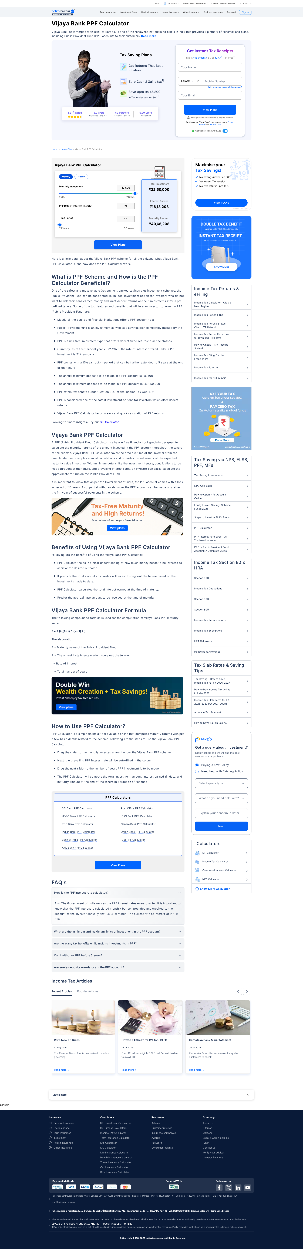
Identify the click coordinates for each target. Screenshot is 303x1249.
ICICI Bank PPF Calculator (137, 816)
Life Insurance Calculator (114, 1152)
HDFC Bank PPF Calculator (78, 816)
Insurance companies (164, 1132)
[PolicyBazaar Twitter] (228, 1187)
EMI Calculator (108, 1142)
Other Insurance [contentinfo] (62, 1147)
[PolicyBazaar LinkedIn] (238, 1187)
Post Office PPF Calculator (137, 808)
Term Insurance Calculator (115, 1137)
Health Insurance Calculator (116, 1157)
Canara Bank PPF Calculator (138, 824)
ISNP (206, 1142)
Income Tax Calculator (215, 861)
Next (221, 826)
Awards (156, 1137)
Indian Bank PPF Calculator (78, 831)
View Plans (118, 244)
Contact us (209, 1147)
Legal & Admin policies (216, 1137)
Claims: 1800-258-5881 (224, 3)
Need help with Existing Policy (222, 771)
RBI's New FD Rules (67, 1040)
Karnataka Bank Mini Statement (210, 1040)
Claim (156, 3)
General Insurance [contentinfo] (63, 1123)
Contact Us (245, 3)
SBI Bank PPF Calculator (77, 808)
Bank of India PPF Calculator (79, 839)
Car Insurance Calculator (114, 1167)
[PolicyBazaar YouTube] (247, 1187)
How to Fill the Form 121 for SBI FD (144, 1040)
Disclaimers (59, 1094)
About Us (208, 1123)
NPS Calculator (211, 879)
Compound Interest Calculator (219, 870)
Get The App (173, 3)
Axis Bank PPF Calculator (77, 847)
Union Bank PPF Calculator (137, 831)
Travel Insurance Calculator (116, 1162)
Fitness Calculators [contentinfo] (115, 1127)
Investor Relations (213, 1157)
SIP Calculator (109, 422)
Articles (156, 1123)
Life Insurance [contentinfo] (61, 1127)
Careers (207, 1132)
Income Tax (66, 149)
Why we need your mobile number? (225, 87)
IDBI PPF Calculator (133, 839)
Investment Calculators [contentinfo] (118, 1123)
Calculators (209, 843)
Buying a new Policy (215, 765)
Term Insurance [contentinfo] (62, 1132)
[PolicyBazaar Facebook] (219, 1187)
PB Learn (157, 1142)
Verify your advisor (213, 1152)
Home (54, 149)
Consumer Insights (162, 1147)
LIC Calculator (108, 1147)
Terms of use (215, 124)
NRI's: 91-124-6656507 (195, 3)
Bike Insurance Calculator (114, 1172)
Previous (238, 991)
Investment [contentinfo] (59, 1137)
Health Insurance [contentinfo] (63, 1142)
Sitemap (207, 1127)
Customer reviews (162, 1127)
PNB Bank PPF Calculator (77, 824)
